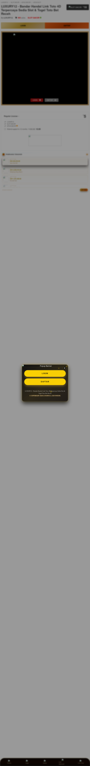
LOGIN (45, 373)
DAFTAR (45, 382)
